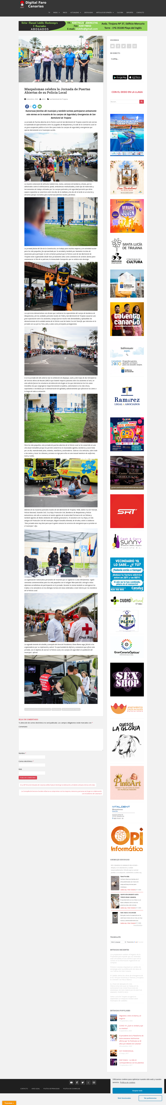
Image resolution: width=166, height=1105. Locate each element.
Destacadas (88, 12)
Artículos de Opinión (104, 12)
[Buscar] (141, 102)
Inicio (65, 12)
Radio (55, 12)
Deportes (129, 12)
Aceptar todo (137, 1091)
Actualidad (74, 12)
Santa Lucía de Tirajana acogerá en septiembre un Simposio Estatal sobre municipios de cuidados (124, 998)
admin (43, 99)
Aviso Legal (36, 1089)
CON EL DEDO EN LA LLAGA (127, 92)
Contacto (140, 12)
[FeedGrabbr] (127, 925)
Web (20, 769)
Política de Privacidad (51, 1089)
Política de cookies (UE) (71, 1089)
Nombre (22, 753)
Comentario (23, 727)
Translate (140, 942)
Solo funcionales (124, 1098)
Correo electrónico (26, 761)
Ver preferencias (150, 1098)
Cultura (120, 12)
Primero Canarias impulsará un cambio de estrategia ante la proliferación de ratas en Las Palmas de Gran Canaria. (125, 969)
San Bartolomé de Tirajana (58, 99)
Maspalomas (56, 709)
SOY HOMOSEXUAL (126, 1051)
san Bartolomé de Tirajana (71, 709)
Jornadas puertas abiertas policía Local (37, 709)
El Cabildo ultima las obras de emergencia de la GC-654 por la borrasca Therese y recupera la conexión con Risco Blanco (126, 977)
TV (49, 12)
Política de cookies (127, 1082)
